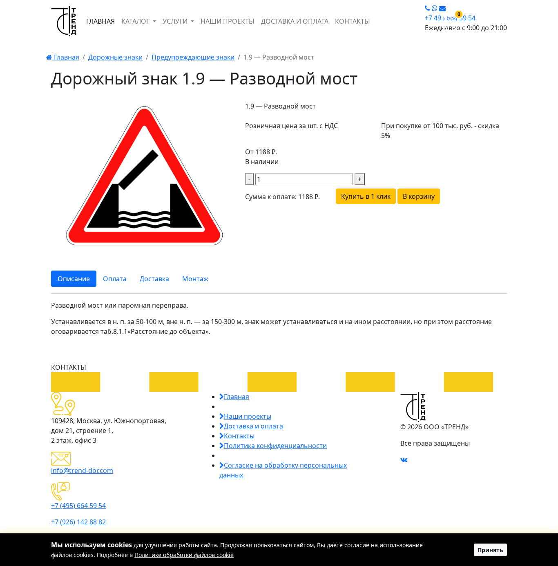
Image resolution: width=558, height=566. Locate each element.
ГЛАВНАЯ (100, 21)
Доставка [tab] (154, 278)
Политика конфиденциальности (275, 445)
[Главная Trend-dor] (63, 21)
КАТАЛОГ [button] (136, 21)
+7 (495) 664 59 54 (78, 505)
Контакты (239, 435)
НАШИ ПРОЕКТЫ (227, 21)
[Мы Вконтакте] (403, 459)
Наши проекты (247, 416)
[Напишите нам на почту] (442, 8)
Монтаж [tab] (195, 278)
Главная (65, 57)
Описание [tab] (74, 278)
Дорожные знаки (115, 57)
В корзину (419, 196)
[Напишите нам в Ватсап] (434, 8)
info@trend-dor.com (82, 470)
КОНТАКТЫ (352, 21)
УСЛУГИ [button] (176, 21)
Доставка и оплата (253, 426)
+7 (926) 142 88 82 (78, 521)
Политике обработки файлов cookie (184, 555)
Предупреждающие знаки (193, 57)
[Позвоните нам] (427, 8)
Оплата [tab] (115, 278)
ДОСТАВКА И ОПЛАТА (294, 21)
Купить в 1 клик (366, 196)
